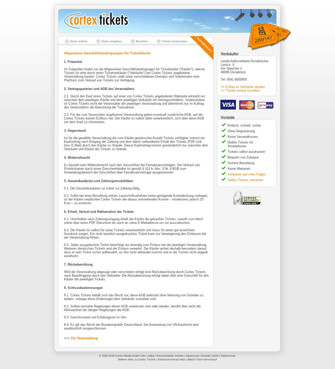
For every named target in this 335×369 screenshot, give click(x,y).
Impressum (192, 355)
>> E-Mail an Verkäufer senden (243, 87)
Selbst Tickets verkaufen (245, 180)
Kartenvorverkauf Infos (171, 359)
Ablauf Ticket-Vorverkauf (202, 359)
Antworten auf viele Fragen (247, 174)
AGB (215, 355)
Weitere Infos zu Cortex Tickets (137, 359)
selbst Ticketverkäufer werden (165, 355)
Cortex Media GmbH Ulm (130, 355)
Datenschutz (228, 355)
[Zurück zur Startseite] (169, 21)
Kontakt (206, 355)
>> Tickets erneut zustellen (240, 90)
